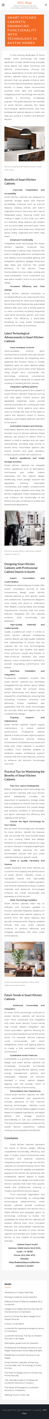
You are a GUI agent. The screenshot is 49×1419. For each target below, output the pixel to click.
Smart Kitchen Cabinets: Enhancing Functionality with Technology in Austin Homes (23, 1365)
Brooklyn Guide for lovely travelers (21, 1297)
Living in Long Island (14, 1324)
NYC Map (25, 3)
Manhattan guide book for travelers (21, 1343)
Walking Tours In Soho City (17, 1395)
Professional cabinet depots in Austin (22, 585)
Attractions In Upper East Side (19, 1292)
